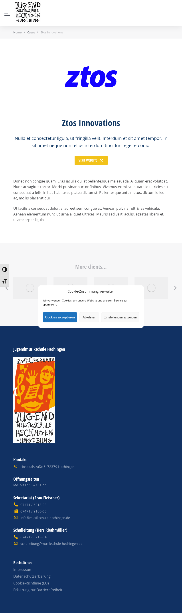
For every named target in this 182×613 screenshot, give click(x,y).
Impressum (22, 569)
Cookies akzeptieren (60, 317)
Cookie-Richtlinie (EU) (31, 583)
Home (17, 32)
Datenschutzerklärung (32, 576)
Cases (31, 32)
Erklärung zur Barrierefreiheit (37, 589)
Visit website (88, 160)
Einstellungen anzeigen (120, 317)
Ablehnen (89, 317)
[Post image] (30, 288)
